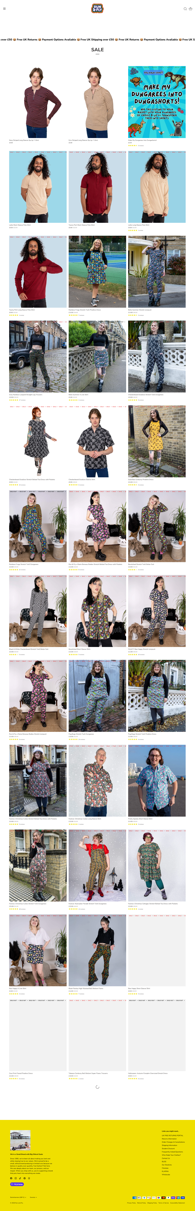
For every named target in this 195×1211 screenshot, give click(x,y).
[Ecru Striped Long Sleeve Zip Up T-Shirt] (97, 102)
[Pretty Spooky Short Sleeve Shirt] (157, 781)
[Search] (185, 9)
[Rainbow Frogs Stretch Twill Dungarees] (38, 526)
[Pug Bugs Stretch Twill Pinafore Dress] (157, 696)
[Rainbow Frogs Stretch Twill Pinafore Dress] (97, 272)
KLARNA (165, 1171)
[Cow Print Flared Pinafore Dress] (38, 1035)
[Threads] (33, 1203)
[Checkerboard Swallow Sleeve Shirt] (97, 441)
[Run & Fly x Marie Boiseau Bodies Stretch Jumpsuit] (38, 696)
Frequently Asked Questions (172, 1152)
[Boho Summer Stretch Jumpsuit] (157, 272)
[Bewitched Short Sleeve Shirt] (97, 611)
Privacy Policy (131, 1203)
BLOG (164, 1161)
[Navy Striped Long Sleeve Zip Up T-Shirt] (38, 102)
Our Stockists (167, 1165)
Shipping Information (169, 1145)
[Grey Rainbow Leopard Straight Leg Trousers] (38, 357)
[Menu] (4, 8)
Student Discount (168, 1148)
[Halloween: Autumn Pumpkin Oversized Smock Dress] (157, 1035)
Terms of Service (163, 1203)
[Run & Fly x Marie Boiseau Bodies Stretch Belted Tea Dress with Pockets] (97, 526)
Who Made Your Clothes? (171, 1155)
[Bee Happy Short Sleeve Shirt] (157, 950)
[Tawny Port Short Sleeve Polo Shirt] (97, 187)
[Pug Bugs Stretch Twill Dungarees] (97, 696)
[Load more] (97, 1087)
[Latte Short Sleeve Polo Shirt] (38, 187)
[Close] (45, 1166)
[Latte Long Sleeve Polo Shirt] (157, 187)
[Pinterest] (29, 1203)
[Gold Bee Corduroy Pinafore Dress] (157, 441)
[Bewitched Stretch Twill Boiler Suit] (157, 526)
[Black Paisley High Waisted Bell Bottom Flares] (97, 950)
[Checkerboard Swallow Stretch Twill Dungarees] (157, 357)
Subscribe (25, 1197)
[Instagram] (21, 1203)
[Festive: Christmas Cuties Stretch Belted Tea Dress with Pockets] (38, 781)
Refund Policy (141, 1203)
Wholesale (166, 1174)
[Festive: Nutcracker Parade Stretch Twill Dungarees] (97, 865)
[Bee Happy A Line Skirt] (38, 950)
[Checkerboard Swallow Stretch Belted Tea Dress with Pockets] (38, 441)
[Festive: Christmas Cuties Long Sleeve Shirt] (97, 781)
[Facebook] (17, 1203)
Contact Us (166, 1158)
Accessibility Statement (177, 1203)
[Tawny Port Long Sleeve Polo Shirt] (38, 272)
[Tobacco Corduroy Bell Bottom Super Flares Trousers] (97, 1035)
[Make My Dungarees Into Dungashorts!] (157, 102)
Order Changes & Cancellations (173, 1142)
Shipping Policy (152, 1203)
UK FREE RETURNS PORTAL (172, 1135)
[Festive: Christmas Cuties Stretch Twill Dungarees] (38, 865)
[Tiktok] (25, 1203)
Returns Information (169, 1139)
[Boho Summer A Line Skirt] (97, 357)
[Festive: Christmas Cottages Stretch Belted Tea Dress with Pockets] (157, 865)
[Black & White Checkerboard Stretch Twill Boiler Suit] (38, 611)
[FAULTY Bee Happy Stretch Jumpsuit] (157, 611)
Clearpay (165, 1168)
